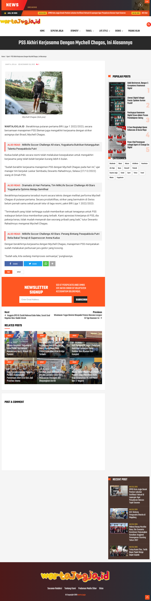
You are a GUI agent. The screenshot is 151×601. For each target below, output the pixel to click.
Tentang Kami (70, 588)
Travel (142, 173)
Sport (19, 272)
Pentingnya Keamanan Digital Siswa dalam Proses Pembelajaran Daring (137, 115)
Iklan (101, 588)
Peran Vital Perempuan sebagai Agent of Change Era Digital (138, 144)
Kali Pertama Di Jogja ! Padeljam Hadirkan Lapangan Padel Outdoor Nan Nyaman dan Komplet (86, 350)
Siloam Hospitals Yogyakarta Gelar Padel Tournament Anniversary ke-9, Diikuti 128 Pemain (19, 350)
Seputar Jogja (114, 173)
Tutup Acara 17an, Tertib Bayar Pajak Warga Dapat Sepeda (138, 552)
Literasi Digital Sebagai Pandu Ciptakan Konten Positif (136, 100)
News (119, 168)
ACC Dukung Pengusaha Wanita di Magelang (137, 514)
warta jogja (82, 595)
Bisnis (120, 163)
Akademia (112, 163)
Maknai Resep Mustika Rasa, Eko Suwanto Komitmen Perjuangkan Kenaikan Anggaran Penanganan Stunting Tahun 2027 (138, 533)
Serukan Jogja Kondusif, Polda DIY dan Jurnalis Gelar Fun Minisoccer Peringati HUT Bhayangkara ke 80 (52, 377)
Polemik (134, 168)
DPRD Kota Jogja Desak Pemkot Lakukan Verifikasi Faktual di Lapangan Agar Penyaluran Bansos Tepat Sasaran (80, 13)
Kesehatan (144, 163)
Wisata (112, 177)
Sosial (122, 173)
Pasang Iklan (134, 31)
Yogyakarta (120, 177)
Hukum (127, 163)
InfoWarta (135, 163)
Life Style (112, 168)
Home (42, 31)
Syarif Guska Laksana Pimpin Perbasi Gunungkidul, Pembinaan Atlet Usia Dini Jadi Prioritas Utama (20, 377)
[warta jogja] (75, 582)
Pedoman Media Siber (87, 588)
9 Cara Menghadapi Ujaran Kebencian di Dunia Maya (137, 129)
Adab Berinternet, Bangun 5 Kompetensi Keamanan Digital (137, 85)
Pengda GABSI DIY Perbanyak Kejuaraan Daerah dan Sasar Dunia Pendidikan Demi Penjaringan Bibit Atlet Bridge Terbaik (51, 348)
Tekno (135, 173)
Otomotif (126, 168)
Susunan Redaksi (54, 588)
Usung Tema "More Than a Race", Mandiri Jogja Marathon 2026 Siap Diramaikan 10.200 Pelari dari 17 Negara (86, 377)
